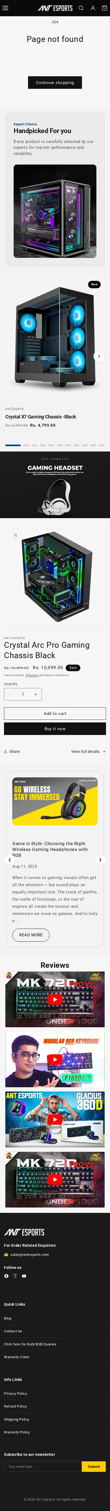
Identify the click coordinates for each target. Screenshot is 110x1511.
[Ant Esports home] (55, 8)
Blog (7, 1318)
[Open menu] (5, 8)
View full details (85, 751)
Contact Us (13, 1331)
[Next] (99, 356)
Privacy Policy (15, 1394)
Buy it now (55, 728)
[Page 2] (26, 445)
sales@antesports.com (29, 1255)
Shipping (32, 675)
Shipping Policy (16, 1419)
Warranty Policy (17, 1432)
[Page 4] (43, 445)
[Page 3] (35, 445)
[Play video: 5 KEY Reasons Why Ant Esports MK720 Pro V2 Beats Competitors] (55, 999)
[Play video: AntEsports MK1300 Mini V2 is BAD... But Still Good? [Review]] (55, 1059)
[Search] (81, 8)
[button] (104, 8)
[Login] (93, 8)
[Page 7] (68, 445)
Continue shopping (55, 82)
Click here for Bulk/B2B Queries (30, 1344)
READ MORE (31, 935)
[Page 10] (93, 445)
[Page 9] (85, 445)
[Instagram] (15, 1277)
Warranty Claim (16, 1357)
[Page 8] (76, 445)
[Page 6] (60, 445)
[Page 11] (102, 445)
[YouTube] (24, 1277)
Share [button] (14, 751)
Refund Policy (15, 1406)
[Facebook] (6, 1277)
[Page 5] (51, 445)
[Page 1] (13, 445)
